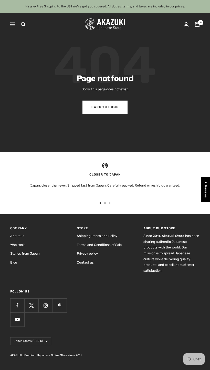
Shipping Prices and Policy (97, 236)
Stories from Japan (25, 253)
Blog (13, 262)
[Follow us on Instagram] (45, 305)
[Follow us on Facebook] (17, 305)
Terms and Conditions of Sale (99, 245)
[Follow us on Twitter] (31, 305)
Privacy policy (87, 253)
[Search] (23, 24)
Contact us (85, 262)
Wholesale (17, 245)
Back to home (105, 107)
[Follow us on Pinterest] (59, 305)
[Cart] (197, 24)
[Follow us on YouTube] (17, 319)
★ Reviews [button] (206, 189)
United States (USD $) (28, 341)
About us (17, 236)
